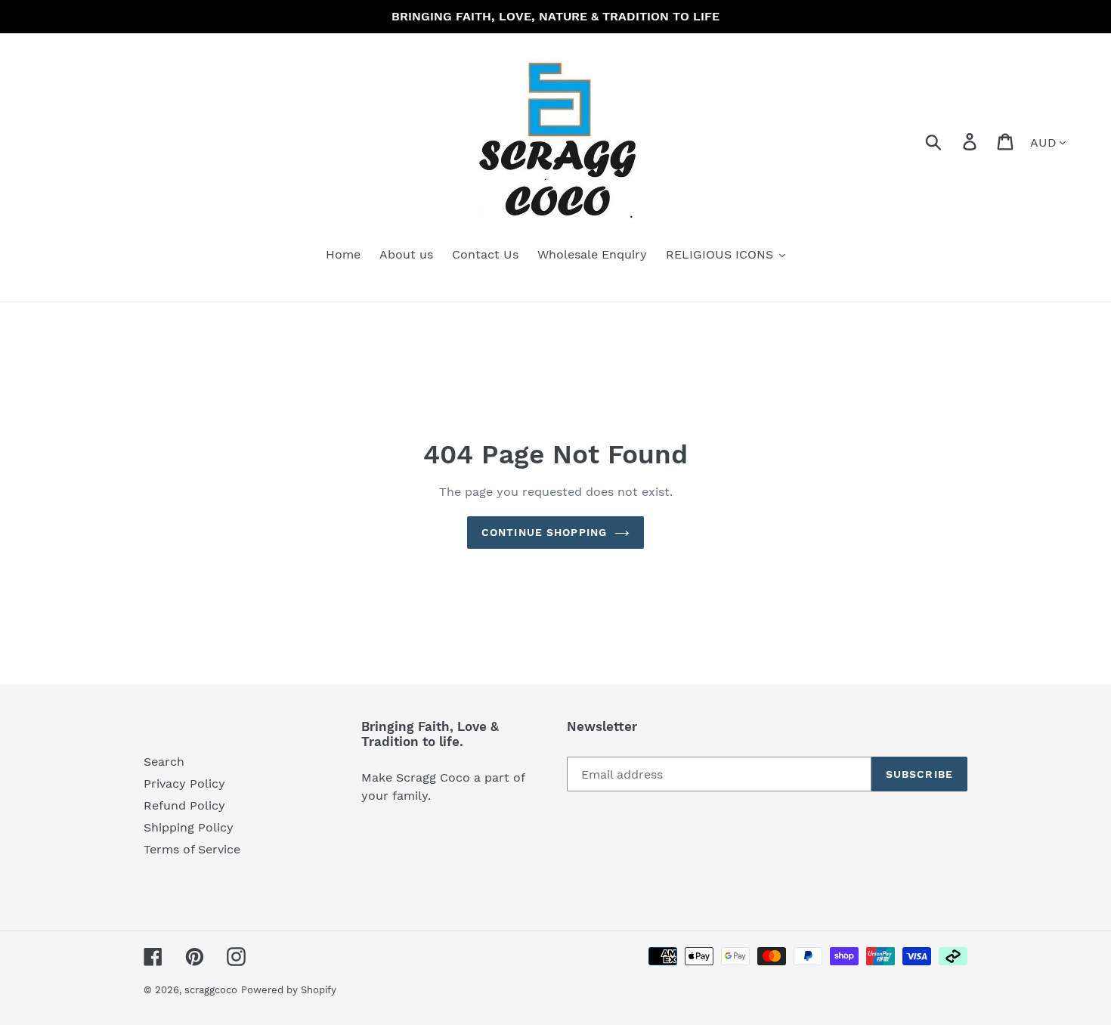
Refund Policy (184, 805)
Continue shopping (544, 532)
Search (164, 761)
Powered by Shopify (288, 990)
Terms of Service (192, 849)
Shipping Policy (189, 827)
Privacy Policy (184, 783)
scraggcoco (210, 990)
